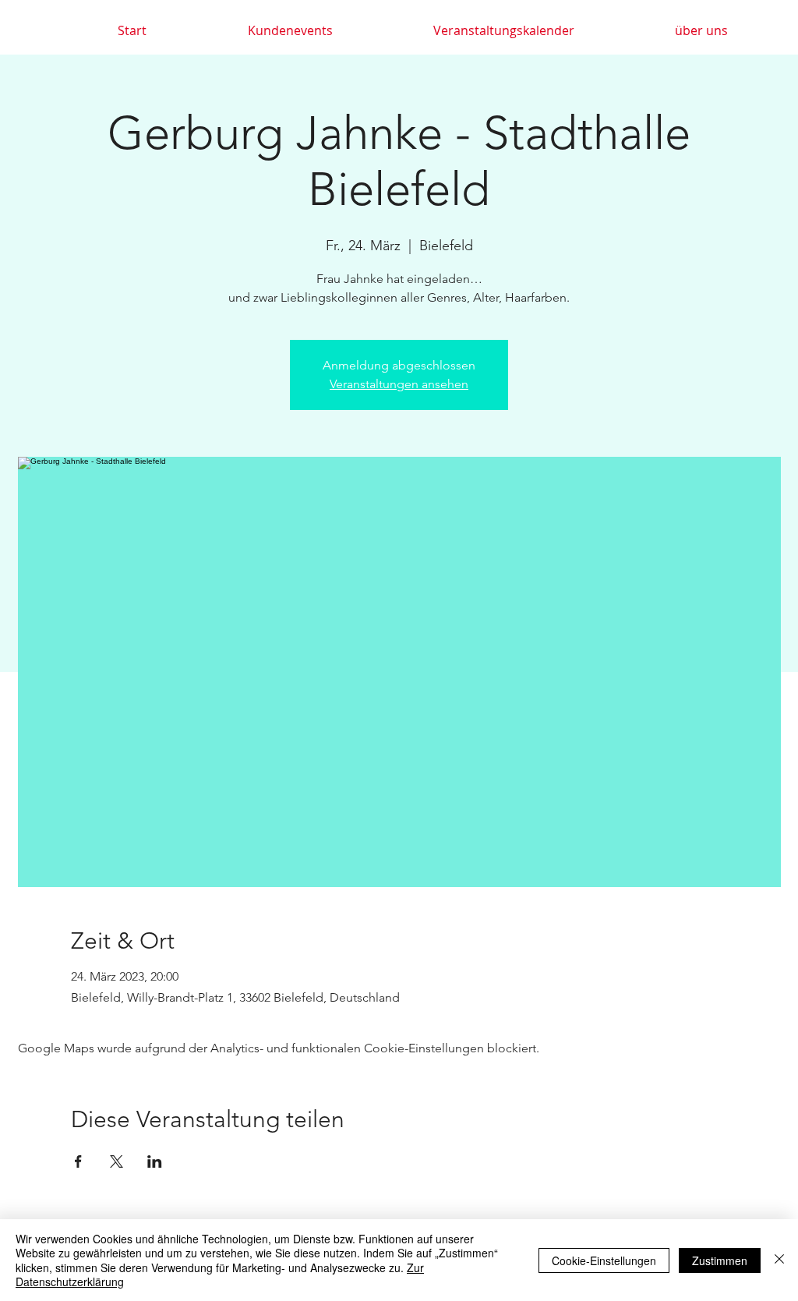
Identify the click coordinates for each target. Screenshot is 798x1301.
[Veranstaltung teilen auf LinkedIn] (154, 1161)
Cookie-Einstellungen (604, 1260)
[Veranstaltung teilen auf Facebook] (78, 1161)
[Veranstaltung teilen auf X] (116, 1161)
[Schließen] (779, 1260)
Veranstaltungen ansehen (399, 384)
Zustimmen (719, 1260)
